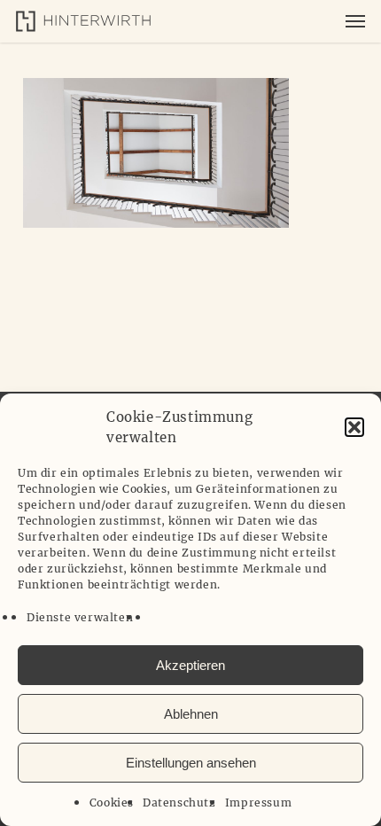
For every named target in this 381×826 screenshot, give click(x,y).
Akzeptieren (190, 665)
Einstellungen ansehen (191, 762)
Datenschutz (179, 802)
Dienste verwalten (80, 617)
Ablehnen (191, 713)
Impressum (258, 802)
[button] (354, 427)
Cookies (111, 802)
